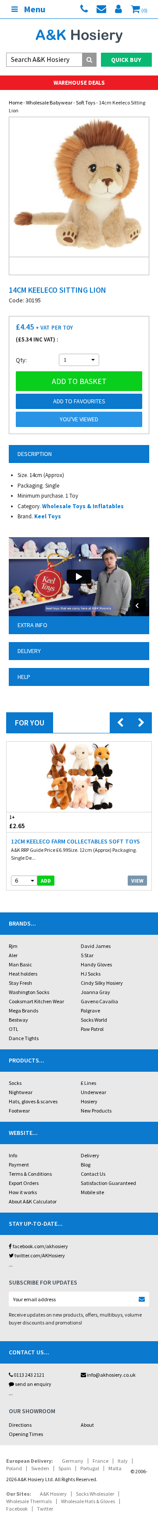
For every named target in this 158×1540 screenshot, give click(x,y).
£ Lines (88, 1083)
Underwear (93, 1092)
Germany (72, 1460)
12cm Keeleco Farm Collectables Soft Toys (75, 841)
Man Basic (20, 964)
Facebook (17, 1508)
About (87, 1425)
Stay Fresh (20, 983)
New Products (96, 1110)
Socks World (94, 1019)
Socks (15, 1083)
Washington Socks (29, 992)
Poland (14, 1468)
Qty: (21, 360)
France (100, 1460)
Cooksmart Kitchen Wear (36, 1001)
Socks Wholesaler (95, 1493)
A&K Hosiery (53, 1493)
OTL (13, 1029)
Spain (64, 1468)
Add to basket (79, 381)
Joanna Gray (95, 992)
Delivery (90, 1155)
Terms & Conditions (30, 1173)
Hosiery (89, 1101)
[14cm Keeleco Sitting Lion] (79, 187)
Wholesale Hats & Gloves (88, 1501)
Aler (13, 955)
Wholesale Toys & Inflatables (83, 506)
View (137, 880)
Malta (115, 1468)
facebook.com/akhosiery (40, 1246)
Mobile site (92, 1192)
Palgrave (90, 1010)
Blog (85, 1164)
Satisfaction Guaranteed (108, 1183)
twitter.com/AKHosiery (39, 1255)
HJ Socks (91, 973)
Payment (19, 1164)
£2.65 (17, 822)
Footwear (19, 1110)
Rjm (13, 946)
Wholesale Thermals (29, 1501)
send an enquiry (32, 1384)
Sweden (40, 1468)
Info (13, 1155)
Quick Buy (126, 60)
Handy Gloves (96, 964)
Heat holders (23, 973)
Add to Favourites (79, 401)
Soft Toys (85, 102)
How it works (23, 1192)
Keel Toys (47, 516)
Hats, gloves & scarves (33, 1101)
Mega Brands (23, 1010)
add (46, 880)
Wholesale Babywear (49, 102)
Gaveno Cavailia (99, 1001)
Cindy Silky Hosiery (102, 983)
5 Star (87, 955)
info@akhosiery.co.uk (111, 1374)
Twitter (45, 1508)
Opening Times (26, 1434)
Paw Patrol (92, 1029)
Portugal (89, 1468)
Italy (123, 1460)
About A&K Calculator (33, 1201)
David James (96, 946)
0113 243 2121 (28, 1374)
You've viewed (79, 419)
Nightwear (20, 1092)
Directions (20, 1425)
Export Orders (24, 1183)
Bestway (18, 1019)
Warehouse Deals (79, 82)
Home (15, 102)
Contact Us (93, 1173)
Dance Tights (24, 1038)
